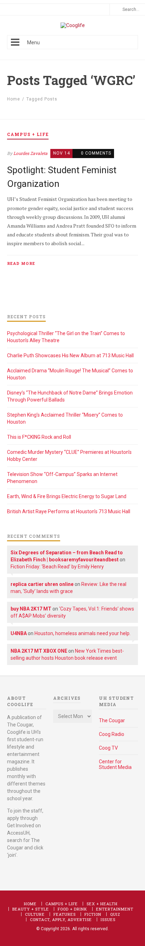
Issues (108, 919)
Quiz (115, 914)
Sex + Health (102, 903)
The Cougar (112, 720)
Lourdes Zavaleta (30, 153)
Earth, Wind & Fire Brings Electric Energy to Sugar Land (66, 496)
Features (64, 914)
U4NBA (19, 633)
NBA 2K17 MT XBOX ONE (39, 651)
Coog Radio (111, 734)
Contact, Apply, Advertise (61, 919)
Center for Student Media (115, 764)
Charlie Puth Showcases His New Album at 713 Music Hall (70, 355)
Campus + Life (61, 903)
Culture (35, 914)
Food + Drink (72, 909)
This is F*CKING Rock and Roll (39, 437)
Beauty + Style (30, 909)
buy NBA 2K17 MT (31, 609)
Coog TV (108, 748)
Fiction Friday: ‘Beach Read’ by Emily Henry (57, 566)
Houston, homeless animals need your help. (82, 633)
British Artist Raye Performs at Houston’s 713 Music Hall (68, 511)
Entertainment (114, 909)
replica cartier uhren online (42, 584)
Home (13, 99)
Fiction (92, 914)
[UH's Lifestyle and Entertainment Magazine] (73, 25)
